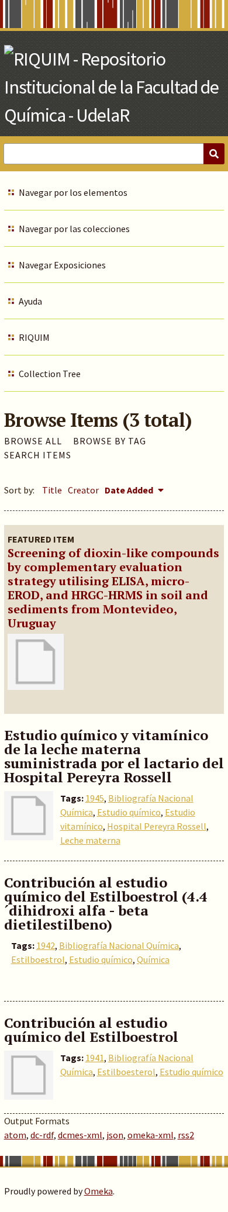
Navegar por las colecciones (74, 228)
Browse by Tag (109, 441)
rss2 (186, 1135)
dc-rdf (42, 1135)
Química (153, 959)
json (114, 1135)
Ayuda (30, 301)
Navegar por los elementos (73, 192)
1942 (45, 945)
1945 (94, 798)
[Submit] (213, 153)
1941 (94, 1057)
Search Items (37, 455)
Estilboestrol (38, 959)
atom (15, 1135)
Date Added (130, 490)
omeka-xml (150, 1135)
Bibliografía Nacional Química (119, 945)
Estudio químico (129, 812)
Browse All (33, 441)
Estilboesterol (126, 1072)
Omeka (98, 1191)
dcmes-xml (80, 1135)
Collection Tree (50, 373)
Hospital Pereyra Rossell (156, 826)
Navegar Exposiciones (62, 265)
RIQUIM (34, 337)
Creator (83, 490)
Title (52, 490)
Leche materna (90, 840)
